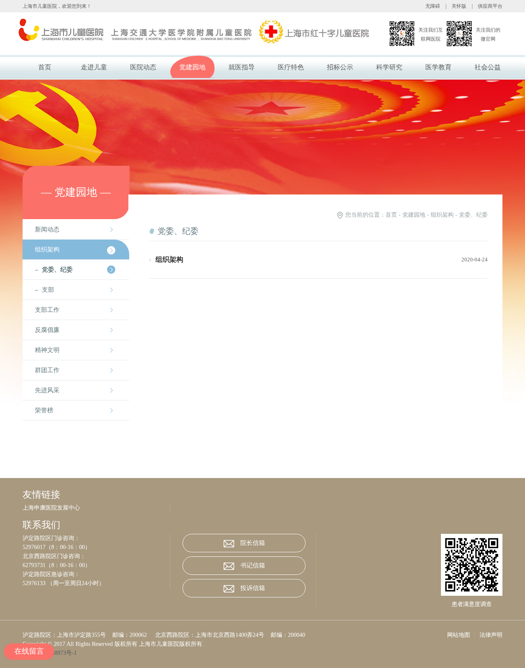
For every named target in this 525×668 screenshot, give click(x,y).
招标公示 (340, 67)
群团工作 (47, 370)
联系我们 (41, 525)
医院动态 (143, 67)
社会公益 (488, 67)
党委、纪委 (57, 269)
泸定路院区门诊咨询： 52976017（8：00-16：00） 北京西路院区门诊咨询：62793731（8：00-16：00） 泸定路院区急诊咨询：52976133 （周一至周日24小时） (64, 560)
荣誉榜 (44, 410)
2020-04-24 (474, 259)
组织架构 (47, 249)
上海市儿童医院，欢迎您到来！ (57, 6)
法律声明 (490, 635)
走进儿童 (94, 67)
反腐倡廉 (47, 330)
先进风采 (47, 390)
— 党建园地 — (76, 192)
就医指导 (241, 67)
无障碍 (432, 6)
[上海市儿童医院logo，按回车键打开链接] (174, 33)
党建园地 (192, 67)
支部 (48, 289)
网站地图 (458, 635)
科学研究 (389, 67)
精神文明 (47, 350)
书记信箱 (252, 565)
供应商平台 (490, 6)
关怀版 (459, 6)
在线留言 (29, 651)
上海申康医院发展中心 (51, 508)
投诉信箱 (252, 588)
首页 (44, 67)
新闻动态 (47, 229)
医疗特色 (291, 67)
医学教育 (438, 67)
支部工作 (47, 310)
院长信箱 (252, 543)
